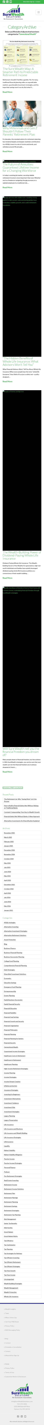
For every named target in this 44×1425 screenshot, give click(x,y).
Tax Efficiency (8, 1241)
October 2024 (9, 859)
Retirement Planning (11, 1202)
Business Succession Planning (14, 957)
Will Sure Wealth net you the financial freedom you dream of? (21, 752)
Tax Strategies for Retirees (13, 1253)
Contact (38, 1)
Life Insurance (9, 1124)
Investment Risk (9, 1107)
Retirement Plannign (11, 1198)
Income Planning (9, 1073)
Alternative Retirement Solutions (15, 935)
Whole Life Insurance (11, 1296)
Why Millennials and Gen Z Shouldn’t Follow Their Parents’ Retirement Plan (20, 131)
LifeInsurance (8, 1142)
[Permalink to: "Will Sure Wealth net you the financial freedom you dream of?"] (22, 667)
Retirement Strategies (11, 1210)
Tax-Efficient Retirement (12, 1262)
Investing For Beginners (12, 1094)
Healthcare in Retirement (12, 1060)
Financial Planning (10, 1034)
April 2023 (7, 880)
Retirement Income (10, 1185)
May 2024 (7, 863)
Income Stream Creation (12, 1081)
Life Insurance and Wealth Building (15, 1133)
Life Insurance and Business (13, 1129)
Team (7, 1313)
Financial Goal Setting (11, 1017)
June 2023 (7, 872)
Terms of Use (9, 1372)
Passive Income (9, 1159)
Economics (7, 978)
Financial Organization (11, 1026)
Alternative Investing (11, 927)
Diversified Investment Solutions (15, 974)
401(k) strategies (9, 922)
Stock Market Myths (11, 1236)
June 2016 (7, 902)
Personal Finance (9, 1167)
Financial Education (10, 1008)
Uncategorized (9, 1279)
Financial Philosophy (10, 1030)
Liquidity (7, 1146)
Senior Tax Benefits (10, 1223)
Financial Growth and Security (14, 1021)
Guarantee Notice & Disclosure (15, 1377)
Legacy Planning (9, 1116)
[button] (38, 12)
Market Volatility (9, 1150)
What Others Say (11, 1317)
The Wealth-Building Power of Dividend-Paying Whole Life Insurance (22, 555)
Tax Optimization (9, 1245)
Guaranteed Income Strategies (14, 1051)
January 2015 (8, 910)
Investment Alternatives (12, 1099)
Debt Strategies (9, 970)
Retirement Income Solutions (14, 1189)
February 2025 (9, 841)
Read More (7, 92)
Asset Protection (10, 940)
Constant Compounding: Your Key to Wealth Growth (22, 812)
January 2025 (8, 846)
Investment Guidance (11, 1103)
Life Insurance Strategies (12, 1137)
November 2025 (9, 833)
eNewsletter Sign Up (28, 1)
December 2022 (9, 884)
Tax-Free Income (9, 1275)
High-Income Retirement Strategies (16, 1069)
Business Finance (10, 948)
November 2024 (9, 854)
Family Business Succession (13, 1000)
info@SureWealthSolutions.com (22, 1401)
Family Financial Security (12, 1004)
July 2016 (7, 897)
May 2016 (7, 906)
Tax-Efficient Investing (11, 1258)
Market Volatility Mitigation (13, 1155)
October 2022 (9, 889)
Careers (7, 1351)
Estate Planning (9, 995)
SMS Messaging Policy (12, 1330)
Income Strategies (10, 1077)
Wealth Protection (10, 1292)
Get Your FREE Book (12, 1322)
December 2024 (9, 850)
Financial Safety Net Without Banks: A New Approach (22, 816)
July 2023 (7, 867)
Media (7, 1364)
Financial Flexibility (10, 1013)
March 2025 (8, 837)
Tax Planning (8, 1249)
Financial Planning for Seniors (13, 1038)
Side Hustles (8, 1228)
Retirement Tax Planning (12, 1215)
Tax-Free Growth (9, 1271)
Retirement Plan (9, 1193)
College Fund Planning (11, 961)
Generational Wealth (11, 1047)
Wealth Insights (10, 1309)
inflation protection (10, 1086)
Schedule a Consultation (13, 1347)
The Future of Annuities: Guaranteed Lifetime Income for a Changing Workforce (21, 167)
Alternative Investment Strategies (15, 931)
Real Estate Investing (11, 1180)
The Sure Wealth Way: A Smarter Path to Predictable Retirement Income (20, 72)
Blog (5, 944)
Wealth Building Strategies (13, 1283)
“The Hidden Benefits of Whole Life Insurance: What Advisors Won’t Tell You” (20, 361)
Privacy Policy (9, 1326)
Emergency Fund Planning (12, 987)
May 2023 (7, 876)
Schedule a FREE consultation (13, 788)
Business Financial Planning (13, 952)
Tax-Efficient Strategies (12, 1266)
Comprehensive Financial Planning (15, 965)
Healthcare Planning (11, 1064)
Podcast (7, 1172)
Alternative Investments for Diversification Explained (22, 821)
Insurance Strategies (11, 1090)
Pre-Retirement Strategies (13, 1176)
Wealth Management (11, 1288)
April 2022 (7, 893)
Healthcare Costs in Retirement (14, 1056)
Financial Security (10, 1043)
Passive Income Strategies (13, 1163)
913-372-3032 (22, 1404)
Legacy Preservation (11, 1120)
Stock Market (8, 1232)
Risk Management (10, 1219)
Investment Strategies (11, 1112)
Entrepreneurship (10, 991)
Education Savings (10, 983)
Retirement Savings (10, 1206)
